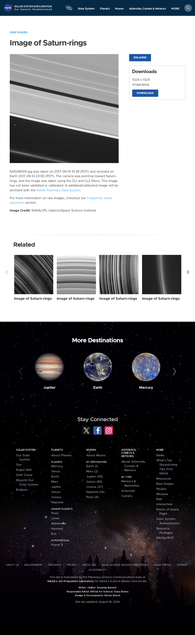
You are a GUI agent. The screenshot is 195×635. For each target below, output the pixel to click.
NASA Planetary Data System (59, 190)
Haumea (57, 528)
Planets (57, 450)
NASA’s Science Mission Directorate (123, 581)
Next (188, 272)
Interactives (164, 504)
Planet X (57, 545)
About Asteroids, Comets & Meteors (133, 466)
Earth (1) (92, 466)
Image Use (89, 565)
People (161, 489)
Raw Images (18, 32)
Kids (159, 499)
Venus (55, 471)
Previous (7, 272)
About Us (12, 565)
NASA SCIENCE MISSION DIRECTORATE (125, 565)
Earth (97, 387)
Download (145, 93)
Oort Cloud (24, 475)
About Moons (96, 455)
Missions (162, 494)
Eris (53, 533)
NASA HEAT (165, 537)
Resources (163, 478)
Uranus (56, 497)
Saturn (56, 492)
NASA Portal (163, 565)
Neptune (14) (95, 492)
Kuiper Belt (24, 470)
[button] (175, 9)
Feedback (54, 565)
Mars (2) (92, 471)
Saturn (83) (94, 481)
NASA (8, 7)
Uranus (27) (94, 487)
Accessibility (97, 570)
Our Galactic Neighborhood (33, 10)
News (160, 455)
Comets (126, 496)
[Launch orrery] (69, 9)
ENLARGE (140, 57)
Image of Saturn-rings (33, 299)
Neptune (57, 502)
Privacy (72, 565)
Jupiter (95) (94, 476)
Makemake (58, 523)
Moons (91, 450)
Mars (54, 481)
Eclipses (22, 489)
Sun (19, 464)
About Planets (61, 455)
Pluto (55, 513)
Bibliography (33, 565)
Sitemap (182, 565)
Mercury (146, 387)
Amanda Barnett (107, 588)
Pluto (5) (92, 497)
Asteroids (128, 491)
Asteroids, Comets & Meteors (128, 453)
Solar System (25, 450)
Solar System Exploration (33, 5)
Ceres (55, 518)
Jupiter (49, 387)
